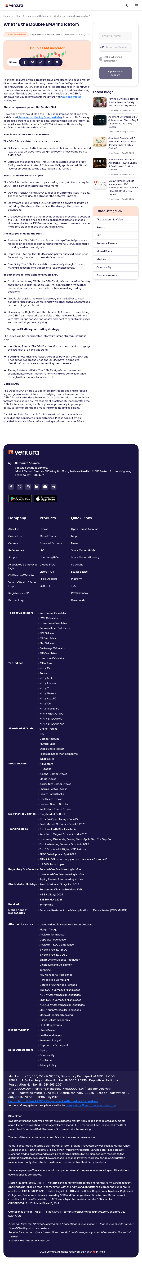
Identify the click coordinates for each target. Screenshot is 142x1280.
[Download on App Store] (45, 498)
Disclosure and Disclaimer (55, 964)
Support (13, 557)
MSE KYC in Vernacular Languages (60, 1010)
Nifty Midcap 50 (49, 708)
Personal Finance (107, 243)
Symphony (46, 904)
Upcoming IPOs (49, 557)
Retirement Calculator (53, 613)
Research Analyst (50, 1040)
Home (6, 16)
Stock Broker (47, 1030)
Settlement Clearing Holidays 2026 (61, 889)
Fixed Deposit (48, 578)
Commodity (103, 267)
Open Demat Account (84, 529)
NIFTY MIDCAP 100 (51, 713)
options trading (71, 96)
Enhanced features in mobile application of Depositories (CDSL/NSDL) (83, 910)
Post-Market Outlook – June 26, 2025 (62, 824)
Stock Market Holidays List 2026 (59, 884)
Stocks (100, 227)
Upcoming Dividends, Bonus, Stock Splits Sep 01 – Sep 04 (75, 839)
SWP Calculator (49, 618)
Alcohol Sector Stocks (53, 774)
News (74, 543)
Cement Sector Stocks (53, 804)
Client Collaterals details (54, 1020)
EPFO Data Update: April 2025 (57, 854)
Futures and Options (37, 16)
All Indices (45, 663)
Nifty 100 (45, 703)
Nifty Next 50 (47, 698)
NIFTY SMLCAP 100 (51, 723)
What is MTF (47, 758)
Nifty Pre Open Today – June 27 (58, 819)
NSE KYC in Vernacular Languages (60, 994)
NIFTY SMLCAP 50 (51, 718)
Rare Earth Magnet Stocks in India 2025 (63, 834)
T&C (73, 585)
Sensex (44, 673)
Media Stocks (47, 779)
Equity (43, 1050)
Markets (101, 259)
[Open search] (128, 5)
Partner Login (16, 600)
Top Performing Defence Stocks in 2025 (64, 844)
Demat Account (49, 738)
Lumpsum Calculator (52, 658)
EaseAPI (45, 585)
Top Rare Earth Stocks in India (57, 829)
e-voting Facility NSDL (53, 949)
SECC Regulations (50, 1025)
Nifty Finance (47, 683)
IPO (98, 235)
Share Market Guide (83, 550)
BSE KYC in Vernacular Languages (59, 989)
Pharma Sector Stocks (53, 789)
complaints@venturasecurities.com (91, 1105)
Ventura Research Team (47, 34)
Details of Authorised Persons (58, 984)
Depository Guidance (52, 939)
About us (13, 529)
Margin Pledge (48, 929)
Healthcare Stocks (50, 799)
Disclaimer (46, 1060)
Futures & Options (51, 543)
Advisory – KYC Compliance (56, 944)
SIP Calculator (48, 653)
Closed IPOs (47, 564)
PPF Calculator (48, 633)
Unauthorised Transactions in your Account (66, 924)
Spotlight (77, 564)
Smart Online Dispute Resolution (59, 959)
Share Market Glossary (85, 557)
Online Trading (48, 728)
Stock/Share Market (51, 748)
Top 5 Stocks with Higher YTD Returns (62, 849)
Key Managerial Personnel (55, 974)
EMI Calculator (48, 643)
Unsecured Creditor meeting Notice (61, 874)
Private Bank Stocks (51, 794)
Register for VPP (18, 593)
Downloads (78, 600)
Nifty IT (44, 688)
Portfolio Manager (50, 1035)
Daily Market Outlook (52, 814)
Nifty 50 (44, 668)
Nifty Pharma (47, 693)
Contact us (15, 536)
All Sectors (46, 763)
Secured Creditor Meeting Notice (60, 869)
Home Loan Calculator (53, 623)
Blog (18, 16)
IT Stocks (45, 768)
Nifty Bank (45, 678)
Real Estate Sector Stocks (55, 809)
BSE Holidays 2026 (51, 899)
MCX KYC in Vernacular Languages (60, 1000)
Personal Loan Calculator (54, 628)
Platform (76, 578)
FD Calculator (47, 638)
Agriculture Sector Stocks (55, 784)
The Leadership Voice (109, 219)
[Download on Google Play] (20, 498)
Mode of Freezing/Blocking (56, 1015)
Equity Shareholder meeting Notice (61, 879)
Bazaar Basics (79, 571)
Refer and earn (17, 550)
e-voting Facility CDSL (53, 954)
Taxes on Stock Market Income (58, 753)
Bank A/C (45, 969)
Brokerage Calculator (52, 648)
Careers (13, 543)
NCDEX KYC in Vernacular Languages (62, 1005)
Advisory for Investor (52, 934)
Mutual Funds (104, 251)
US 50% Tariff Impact (52, 864)
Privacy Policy (79, 593)
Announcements (106, 275)
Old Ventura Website (21, 575)
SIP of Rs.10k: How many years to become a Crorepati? (73, 859)
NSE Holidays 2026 (51, 894)
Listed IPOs (47, 571)
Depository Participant (53, 1045)
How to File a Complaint (54, 979)
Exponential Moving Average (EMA (39, 117)
